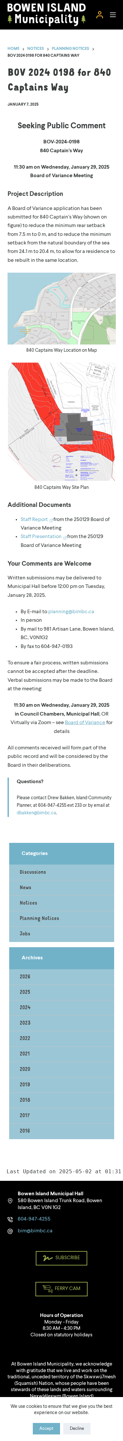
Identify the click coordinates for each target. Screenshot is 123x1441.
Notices (28, 903)
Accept (46, 1429)
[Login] (99, 14)
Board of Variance (85, 722)
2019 (25, 1085)
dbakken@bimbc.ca (36, 813)
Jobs (25, 934)
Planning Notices (39, 918)
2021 (25, 1054)
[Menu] (113, 15)
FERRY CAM (67, 1288)
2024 (25, 1008)
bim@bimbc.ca (35, 1231)
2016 (25, 1131)
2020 (25, 1069)
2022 (25, 1038)
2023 (25, 1023)
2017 (25, 1115)
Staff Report (34, 519)
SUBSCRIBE (67, 1258)
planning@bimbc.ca (71, 612)
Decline (77, 1429)
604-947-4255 (34, 1219)
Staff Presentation (41, 536)
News (25, 887)
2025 (25, 992)
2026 (25, 977)
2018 (25, 1100)
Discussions (33, 872)
